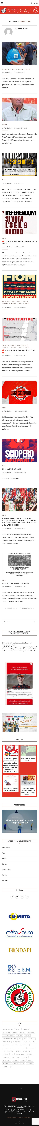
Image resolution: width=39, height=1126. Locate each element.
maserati (29, 1054)
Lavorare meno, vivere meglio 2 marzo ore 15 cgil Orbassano (28, 791)
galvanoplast (7, 1048)
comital (27, 1035)
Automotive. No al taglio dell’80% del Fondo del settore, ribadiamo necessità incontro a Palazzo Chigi (19, 521)
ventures (30, 1063)
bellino (15, 1032)
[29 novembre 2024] (19, 450)
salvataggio (6, 1060)
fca (34, 1041)
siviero (23, 1060)
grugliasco (31, 1048)
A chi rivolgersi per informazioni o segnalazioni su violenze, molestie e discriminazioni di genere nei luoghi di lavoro (10, 765)
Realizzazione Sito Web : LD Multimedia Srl (19, 1117)
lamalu (5, 1054)
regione (25, 1057)
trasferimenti (7, 1063)
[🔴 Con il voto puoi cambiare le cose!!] (19, 222)
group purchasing (19, 1048)
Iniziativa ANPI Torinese (15, 583)
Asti (13, 301)
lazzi (12, 1054)
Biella (18, 301)
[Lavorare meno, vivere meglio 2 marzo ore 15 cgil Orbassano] (28, 780)
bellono (22, 1032)
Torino (4, 180)
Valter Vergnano (19, 1063)
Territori (20, 69)
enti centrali (17, 1041)
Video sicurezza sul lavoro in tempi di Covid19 (19, 821)
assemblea (26, 1029)
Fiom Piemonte (24, 1045)
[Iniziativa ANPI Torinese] (19, 564)
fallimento (27, 1041)
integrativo (26, 1051)
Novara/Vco (5, 303)
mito (18, 1057)
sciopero (15, 1060)
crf (20, 1038)
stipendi (30, 1060)
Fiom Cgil (14, 1045)
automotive (6, 1032)
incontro (10, 1051)
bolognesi (31, 1032)
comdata (19, 1035)
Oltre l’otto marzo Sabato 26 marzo (10, 789)
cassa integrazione (8, 1035)
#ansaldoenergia (8, 1029)
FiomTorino (21, 29)
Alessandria (5, 69)
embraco (31, 1038)
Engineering (6, 1041)
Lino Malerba (20, 1054)
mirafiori (6, 1057)
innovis (18, 1051)
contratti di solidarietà (9, 1038)
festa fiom (6, 1045)
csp (25, 1038)
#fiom (18, 1029)
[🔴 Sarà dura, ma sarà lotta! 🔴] (19, 329)
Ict (4, 1051)
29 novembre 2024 (11, 469)
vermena (6, 1066)
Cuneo (13, 69)
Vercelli (28, 69)
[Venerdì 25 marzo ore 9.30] (28, 750)
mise (13, 1057)
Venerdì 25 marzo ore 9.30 (28, 760)
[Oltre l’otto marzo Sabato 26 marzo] (11, 780)
